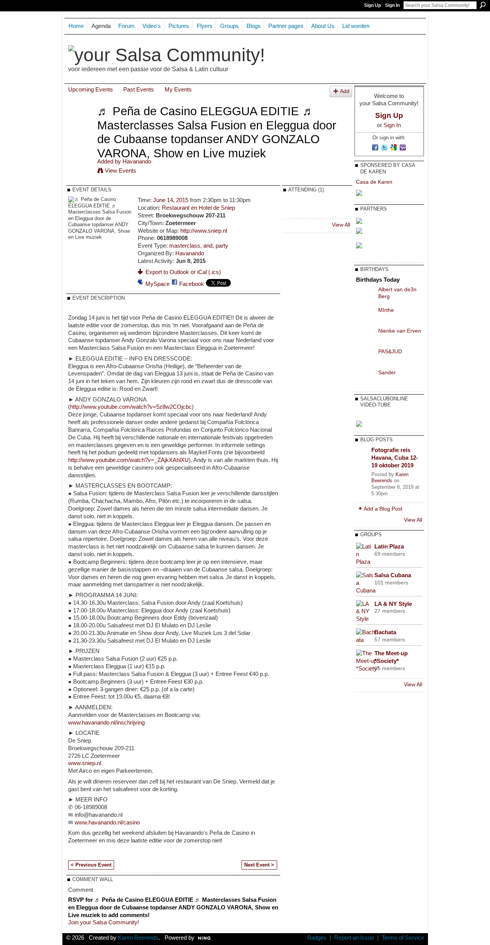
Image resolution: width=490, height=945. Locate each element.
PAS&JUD (390, 351)
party (222, 245)
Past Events (138, 89)
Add (345, 91)
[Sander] (365, 378)
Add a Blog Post (383, 509)
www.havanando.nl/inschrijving (106, 722)
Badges (317, 938)
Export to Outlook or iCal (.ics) (183, 272)
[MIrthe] (365, 316)
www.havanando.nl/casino (107, 822)
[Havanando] (80, 125)
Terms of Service (403, 938)
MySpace (157, 284)
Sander (387, 372)
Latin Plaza (389, 546)
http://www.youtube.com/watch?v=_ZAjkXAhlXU (128, 460)
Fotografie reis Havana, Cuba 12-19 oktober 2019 (394, 457)
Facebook (191, 284)
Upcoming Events (90, 89)
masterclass (184, 245)
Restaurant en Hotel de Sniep (198, 207)
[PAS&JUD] (365, 357)
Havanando (136, 161)
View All (341, 225)
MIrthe (386, 310)
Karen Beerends (389, 478)
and (207, 245)
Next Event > (259, 865)
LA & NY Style (393, 604)
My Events (178, 89)
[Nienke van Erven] (365, 336)
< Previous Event (91, 865)
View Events (120, 170)
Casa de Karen (374, 182)
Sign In (392, 5)
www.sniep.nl (84, 763)
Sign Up (372, 5)
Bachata (385, 632)
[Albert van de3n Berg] (365, 295)
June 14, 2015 (170, 200)
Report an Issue (354, 938)
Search (483, 5)
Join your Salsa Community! (103, 922)
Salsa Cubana (392, 575)
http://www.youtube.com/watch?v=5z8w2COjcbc (131, 406)
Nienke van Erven (399, 331)
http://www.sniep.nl (203, 230)
